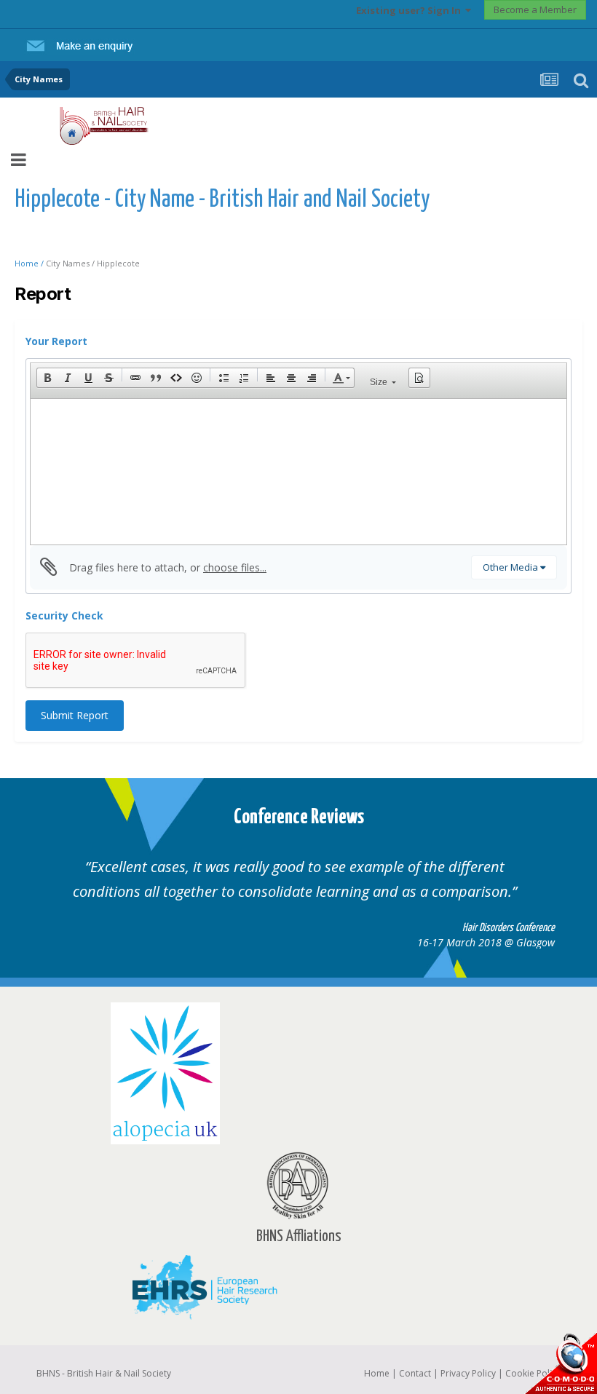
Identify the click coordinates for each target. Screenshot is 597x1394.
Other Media (511, 567)
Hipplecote (118, 263)
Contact (415, 1373)
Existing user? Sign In (410, 10)
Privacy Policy (468, 1373)
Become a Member (535, 9)
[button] (47, 377)
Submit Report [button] (74, 715)
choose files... (234, 567)
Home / (30, 263)
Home (377, 1373)
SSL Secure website (560, 1363)
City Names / (71, 263)
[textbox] (298, 471)
